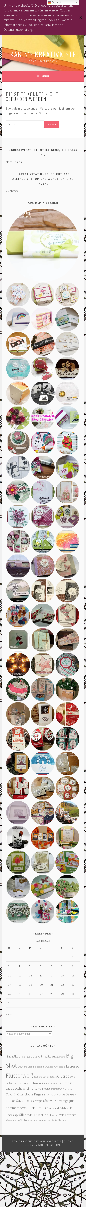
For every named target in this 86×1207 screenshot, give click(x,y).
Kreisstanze (54, 1083)
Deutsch (56, 2)
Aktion (9, 1056)
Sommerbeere (16, 1108)
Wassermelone (13, 1120)
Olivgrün (11, 1094)
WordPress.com (49, 1144)
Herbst (9, 1083)
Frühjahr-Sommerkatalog (45, 1077)
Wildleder (24, 1120)
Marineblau (44, 1088)
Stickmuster (28, 1114)
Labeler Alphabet (16, 1088)
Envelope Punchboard (54, 1066)
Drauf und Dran (25, 1066)
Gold (72, 1076)
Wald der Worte (67, 1115)
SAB (63, 1094)
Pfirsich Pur (54, 1094)
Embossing (38, 1066)
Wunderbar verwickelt (40, 1120)
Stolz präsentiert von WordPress (36, 1141)
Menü (45, 76)
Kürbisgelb (68, 1083)
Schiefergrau (37, 1101)
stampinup (36, 1107)
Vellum (55, 1115)
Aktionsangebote (25, 1056)
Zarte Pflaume (59, 1120)
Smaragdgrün (65, 1101)
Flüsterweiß (20, 1075)
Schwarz (50, 1100)
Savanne (22, 1100)
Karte (44, 1083)
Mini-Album (68, 1089)
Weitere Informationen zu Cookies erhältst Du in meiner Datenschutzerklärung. (38, 25)
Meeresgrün (56, 1088)
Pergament (40, 1094)
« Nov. (9, 1014)
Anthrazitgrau (46, 1056)
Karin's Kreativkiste (43, 54)
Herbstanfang (20, 1083)
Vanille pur (44, 1115)
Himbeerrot (35, 1083)
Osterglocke (25, 1094)
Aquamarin (60, 1056)
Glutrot (63, 1076)
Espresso (72, 1066)
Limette (32, 1088)
